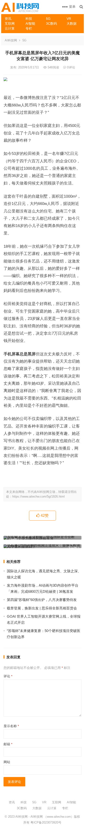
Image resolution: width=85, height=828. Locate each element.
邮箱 (8, 744)
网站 (7, 762)
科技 (29, 18)
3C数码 (51, 23)
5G (48, 18)
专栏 (29, 28)
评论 (8, 676)
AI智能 (30, 23)
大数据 (71, 23)
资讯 (8, 18)
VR (69, 18)
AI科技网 (11, 40)
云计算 (10, 28)
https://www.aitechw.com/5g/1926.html (38, 496)
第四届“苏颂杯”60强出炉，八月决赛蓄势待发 (42, 600)
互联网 (10, 23)
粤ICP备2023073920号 (45, 822)
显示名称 (11, 726)
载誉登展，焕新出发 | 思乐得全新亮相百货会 (42, 608)
